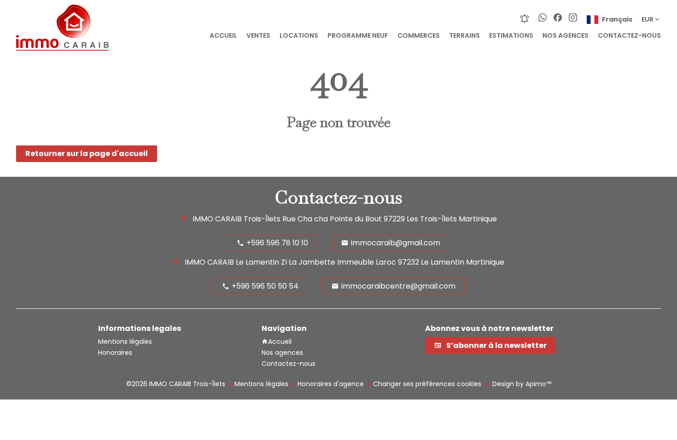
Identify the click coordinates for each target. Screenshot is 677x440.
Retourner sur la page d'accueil (86, 153)
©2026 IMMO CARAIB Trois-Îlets (175, 383)
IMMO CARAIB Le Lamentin (232, 262)
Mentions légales (261, 383)
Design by (520, 383)
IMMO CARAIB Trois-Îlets (236, 219)
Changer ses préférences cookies (427, 383)
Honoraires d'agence (331, 383)
